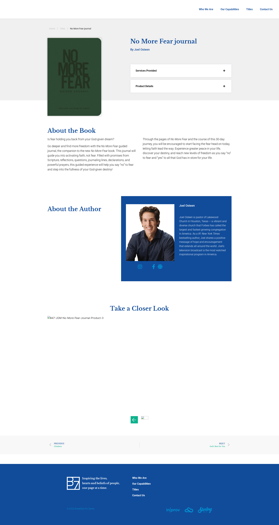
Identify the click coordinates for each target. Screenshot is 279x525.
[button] (180, 70)
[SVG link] (173, 510)
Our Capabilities (230, 9)
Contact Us (266, 9)
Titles (249, 9)
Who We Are (206, 9)
